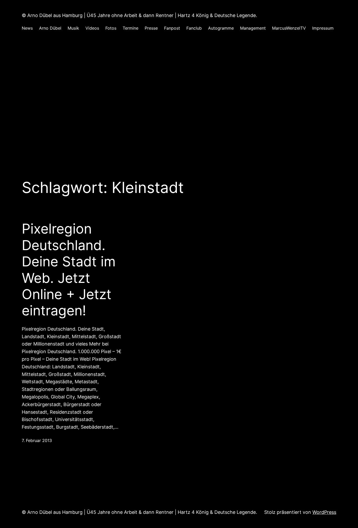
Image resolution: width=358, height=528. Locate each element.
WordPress (324, 512)
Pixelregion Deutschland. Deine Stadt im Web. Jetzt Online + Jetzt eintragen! (69, 270)
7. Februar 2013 (37, 440)
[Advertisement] (179, 93)
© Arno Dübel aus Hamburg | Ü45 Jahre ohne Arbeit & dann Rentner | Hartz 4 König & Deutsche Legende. (139, 15)
